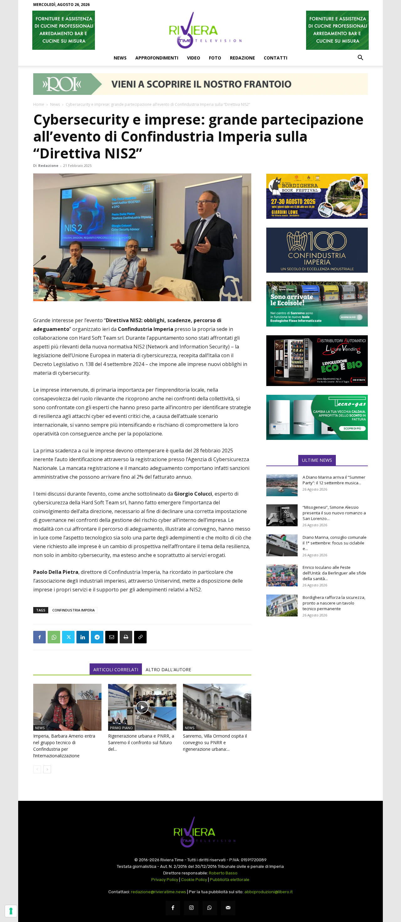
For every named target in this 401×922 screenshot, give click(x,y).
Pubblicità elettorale (229, 879)
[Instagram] (191, 908)
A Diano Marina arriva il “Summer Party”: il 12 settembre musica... (334, 480)
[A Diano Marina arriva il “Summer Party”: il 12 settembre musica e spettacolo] (282, 485)
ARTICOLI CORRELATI (115, 669)
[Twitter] (68, 637)
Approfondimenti (156, 58)
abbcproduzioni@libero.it (268, 891)
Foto (215, 58)
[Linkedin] (82, 637)
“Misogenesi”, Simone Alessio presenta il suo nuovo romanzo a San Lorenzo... (334, 512)
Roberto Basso (223, 873)
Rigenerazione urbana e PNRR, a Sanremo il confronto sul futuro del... (141, 742)
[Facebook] (39, 637)
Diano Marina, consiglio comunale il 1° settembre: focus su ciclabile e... (335, 542)
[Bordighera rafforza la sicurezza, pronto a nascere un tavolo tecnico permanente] (282, 605)
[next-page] (47, 769)
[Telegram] (97, 637)
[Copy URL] (140, 637)
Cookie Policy (194, 879)
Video (193, 58)
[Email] (111, 637)
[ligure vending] (317, 360)
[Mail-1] (228, 908)
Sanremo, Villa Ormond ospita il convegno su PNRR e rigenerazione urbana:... (215, 742)
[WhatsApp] (54, 637)
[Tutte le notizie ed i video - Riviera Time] (200, 831)
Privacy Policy (164, 879)
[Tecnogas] (317, 417)
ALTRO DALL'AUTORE (168, 669)
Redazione (242, 58)
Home (38, 104)
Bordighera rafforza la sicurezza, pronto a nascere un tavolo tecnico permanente (334, 603)
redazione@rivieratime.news (158, 891)
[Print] (126, 637)
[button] (360, 58)
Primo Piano (121, 727)
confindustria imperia (73, 610)
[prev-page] (37, 769)
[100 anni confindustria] (317, 250)
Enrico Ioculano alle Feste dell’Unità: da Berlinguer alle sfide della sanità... (334, 572)
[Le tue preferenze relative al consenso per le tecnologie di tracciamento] (11, 911)
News (120, 58)
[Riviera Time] (200, 30)
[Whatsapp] (210, 908)
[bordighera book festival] (317, 196)
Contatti (275, 58)
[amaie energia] (317, 304)
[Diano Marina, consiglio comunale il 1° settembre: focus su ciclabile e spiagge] (282, 545)
